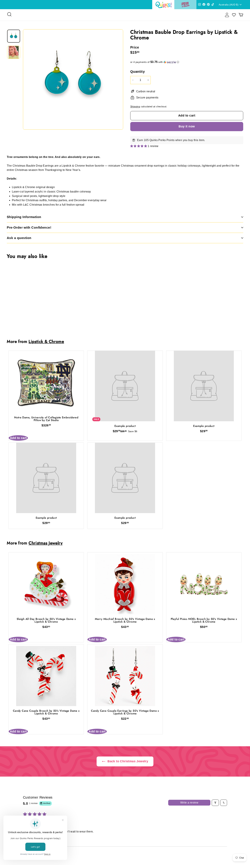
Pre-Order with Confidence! (29, 227)
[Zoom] (73, 79)
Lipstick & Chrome (46, 341)
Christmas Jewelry (46, 543)
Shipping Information (24, 217)
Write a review (189, 802)
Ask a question (19, 238)
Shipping (135, 106)
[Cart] (241, 15)
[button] (186, 62)
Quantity (137, 71)
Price (134, 47)
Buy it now (187, 126)
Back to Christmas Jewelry (127, 761)
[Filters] (215, 803)
